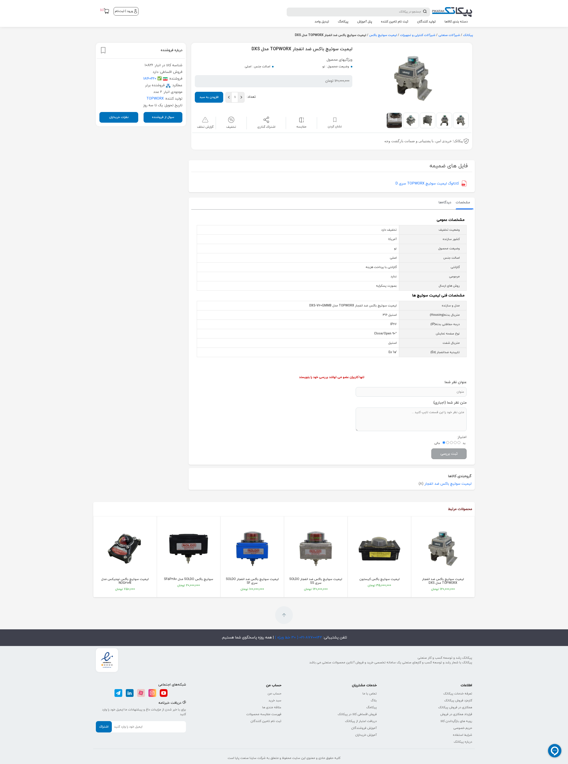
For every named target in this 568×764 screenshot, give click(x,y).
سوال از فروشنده (163, 117)
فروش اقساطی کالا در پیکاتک (357, 714)
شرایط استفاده (462, 735)
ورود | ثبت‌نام (124, 11)
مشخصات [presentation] (463, 202)
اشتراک (103, 727)
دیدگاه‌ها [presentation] (444, 202)
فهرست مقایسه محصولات (263, 714)
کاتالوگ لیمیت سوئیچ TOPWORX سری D (427, 183)
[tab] (463, 202)
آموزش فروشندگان (364, 728)
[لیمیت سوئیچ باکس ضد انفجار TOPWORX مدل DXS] (443, 549)
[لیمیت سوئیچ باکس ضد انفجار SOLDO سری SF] (252, 549)
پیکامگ (371, 707)
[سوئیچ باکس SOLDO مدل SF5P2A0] (189, 549)
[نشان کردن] (103, 50)
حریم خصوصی (462, 728)
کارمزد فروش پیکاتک (458, 700)
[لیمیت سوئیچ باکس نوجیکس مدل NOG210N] (125, 549)
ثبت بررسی (449, 453)
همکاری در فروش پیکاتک (455, 707)
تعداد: (251, 96)
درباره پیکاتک (463, 742)
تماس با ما (370, 694)
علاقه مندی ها (271, 707)
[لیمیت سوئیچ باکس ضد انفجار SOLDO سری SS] (316, 549)
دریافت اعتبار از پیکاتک (361, 721)
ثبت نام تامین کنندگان (265, 721)
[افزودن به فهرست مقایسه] (301, 119)
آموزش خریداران (366, 735)
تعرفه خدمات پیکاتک (457, 694)
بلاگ (374, 700)
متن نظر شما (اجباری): (450, 402)
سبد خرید (274, 700)
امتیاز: (462, 437)
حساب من (274, 694)
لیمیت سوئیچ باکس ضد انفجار (447, 483)
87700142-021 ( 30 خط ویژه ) (298, 637)
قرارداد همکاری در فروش (456, 714)
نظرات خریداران (119, 117)
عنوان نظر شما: (455, 382)
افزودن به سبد (209, 97)
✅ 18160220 (152, 78)
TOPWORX (155, 98)
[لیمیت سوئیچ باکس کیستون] (379, 549)
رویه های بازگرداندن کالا (456, 721)
